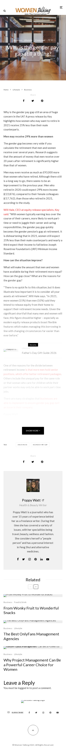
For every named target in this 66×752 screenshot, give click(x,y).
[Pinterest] (50, 712)
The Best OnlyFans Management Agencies (31, 636)
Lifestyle (28, 40)
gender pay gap (41, 445)
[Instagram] (43, 712)
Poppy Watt (31, 500)
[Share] (23, 100)
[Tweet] (33, 100)
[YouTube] (57, 712)
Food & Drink (20, 602)
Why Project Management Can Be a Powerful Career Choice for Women (32, 665)
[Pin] (42, 100)
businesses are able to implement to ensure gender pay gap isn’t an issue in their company (31, 403)
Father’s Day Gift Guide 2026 (39, 352)
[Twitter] (36, 712)
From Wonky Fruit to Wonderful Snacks (31, 610)
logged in (23, 687)
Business (18, 40)
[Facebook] (29, 712)
